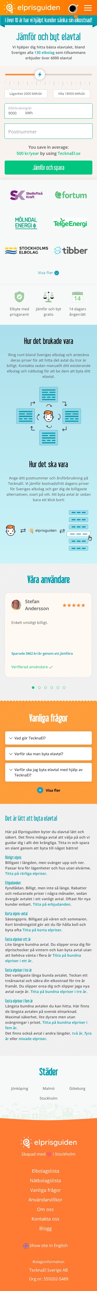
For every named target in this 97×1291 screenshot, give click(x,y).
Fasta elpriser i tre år (18, 970)
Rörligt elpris (13, 857)
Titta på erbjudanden (51, 904)
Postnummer (22, 131)
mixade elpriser (32, 1038)
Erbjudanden (13, 882)
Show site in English (48, 1245)
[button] (33, 687)
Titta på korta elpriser (42, 929)
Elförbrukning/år (20, 108)
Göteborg (77, 1088)
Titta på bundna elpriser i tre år (58, 991)
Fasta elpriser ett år (18, 939)
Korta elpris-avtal (16, 913)
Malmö (49, 1088)
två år (77, 1033)
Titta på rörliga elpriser (25, 873)
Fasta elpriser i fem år (19, 1000)
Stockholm (48, 1098)
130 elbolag (44, 52)
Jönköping (19, 1088)
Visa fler (46, 272)
